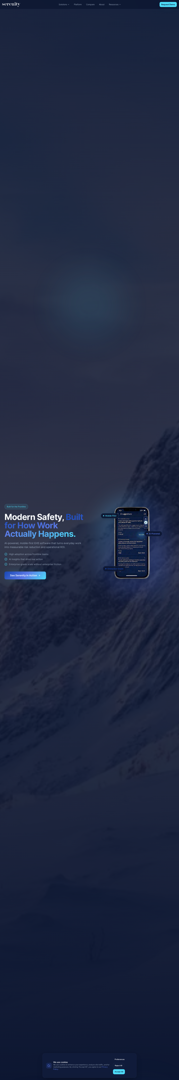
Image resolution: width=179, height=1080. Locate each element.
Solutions (63, 4)
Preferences (119, 1059)
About (101, 4)
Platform (78, 4)
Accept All (119, 1072)
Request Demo (168, 4)
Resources (113, 4)
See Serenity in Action (23, 575)
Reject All (118, 1065)
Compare (90, 4)
